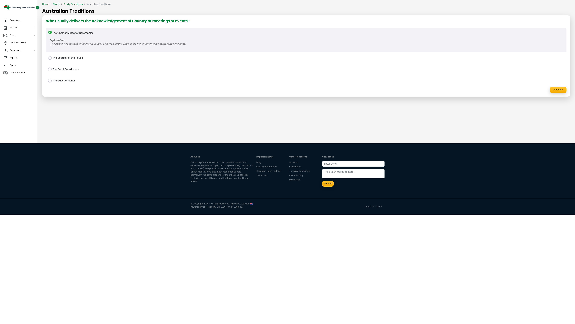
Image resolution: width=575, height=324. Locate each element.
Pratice (557, 90)
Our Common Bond (266, 167)
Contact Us (295, 167)
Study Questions (73, 4)
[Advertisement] (306, 120)
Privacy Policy (296, 175)
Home (45, 4)
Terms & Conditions (299, 171)
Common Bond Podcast (268, 171)
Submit (328, 184)
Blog (258, 162)
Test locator (262, 175)
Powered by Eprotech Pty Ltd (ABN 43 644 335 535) (216, 207)
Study (56, 4)
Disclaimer (294, 180)
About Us (293, 162)
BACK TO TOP (373, 207)
